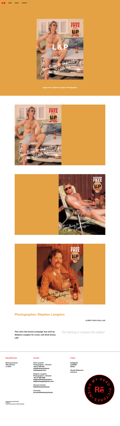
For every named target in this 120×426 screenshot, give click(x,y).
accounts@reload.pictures (43, 392)
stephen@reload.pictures (42, 379)
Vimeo (72, 367)
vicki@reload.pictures (41, 368)
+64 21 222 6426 (39, 378)
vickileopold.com (39, 370)
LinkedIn (73, 365)
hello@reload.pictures (41, 387)
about (17, 3)
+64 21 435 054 (38, 367)
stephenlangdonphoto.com (43, 381)
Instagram (74, 363)
